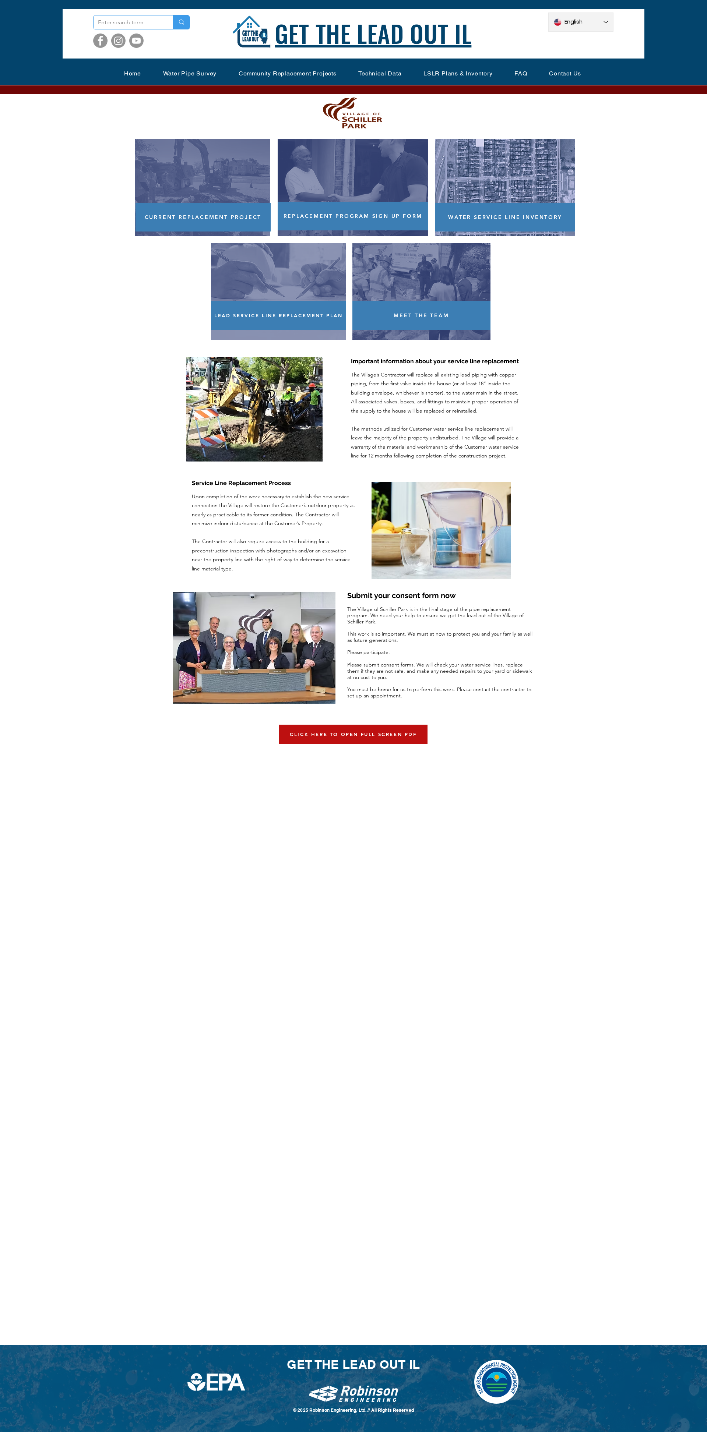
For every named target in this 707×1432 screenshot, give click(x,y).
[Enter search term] (181, 22)
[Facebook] (100, 40)
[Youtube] (136, 40)
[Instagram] (118, 40)
